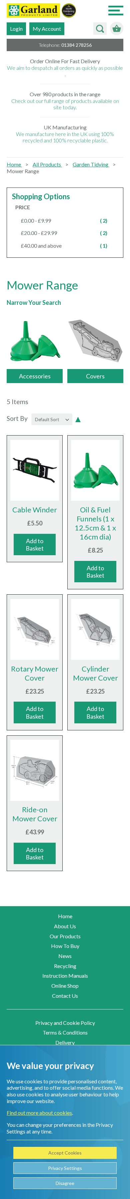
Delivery (65, 1042)
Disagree (65, 1183)
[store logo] (33, 11)
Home (14, 164)
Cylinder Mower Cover (95, 673)
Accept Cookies (65, 1153)
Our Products (65, 936)
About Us (65, 926)
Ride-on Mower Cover (34, 814)
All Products (47, 164)
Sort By (17, 419)
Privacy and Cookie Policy (65, 1023)
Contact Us (65, 995)
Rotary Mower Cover (34, 673)
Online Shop (65, 985)
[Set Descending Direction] (78, 419)
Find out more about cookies (39, 1112)
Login (16, 28)
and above (68, 245)
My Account (47, 28)
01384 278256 (76, 45)
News (65, 956)
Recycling (65, 966)
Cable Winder (34, 509)
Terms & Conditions (65, 1032)
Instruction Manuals (65, 975)
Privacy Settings (65, 1168)
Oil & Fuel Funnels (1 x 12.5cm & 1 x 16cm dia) (95, 523)
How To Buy (65, 946)
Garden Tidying (91, 164)
